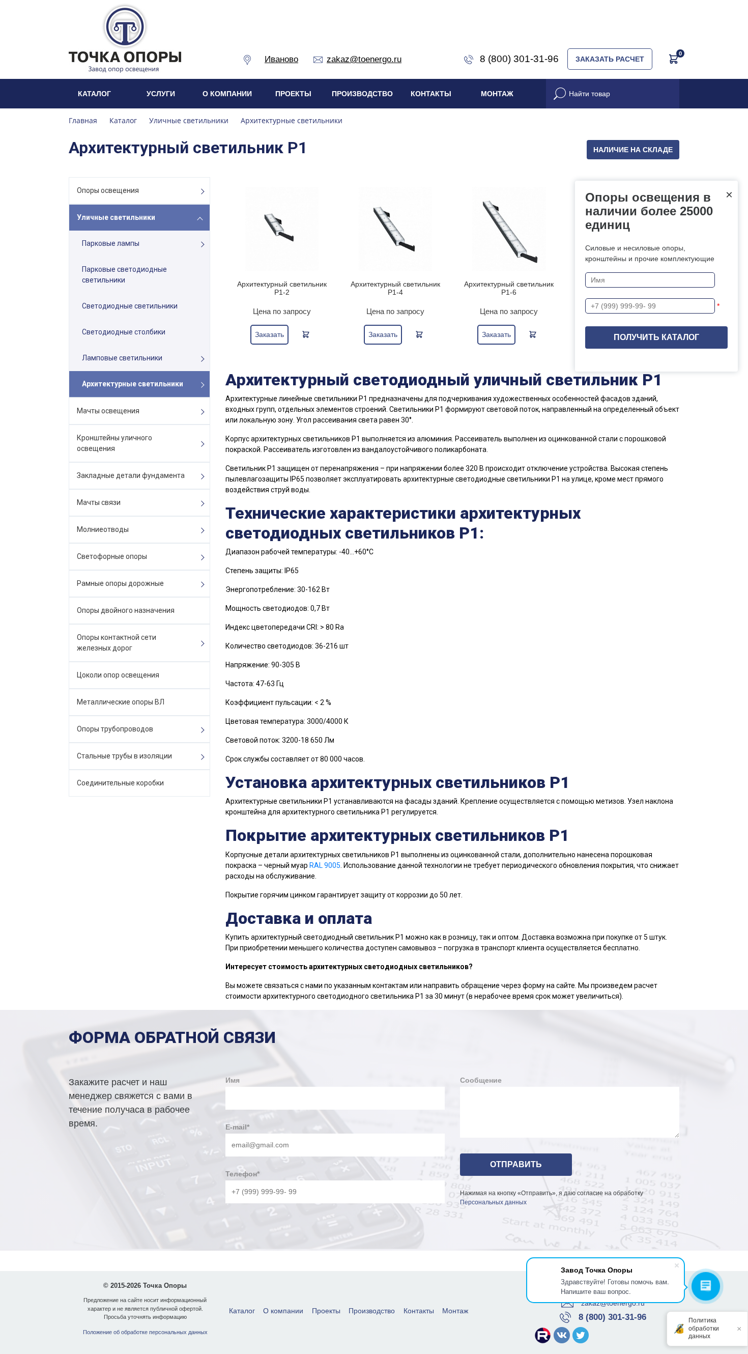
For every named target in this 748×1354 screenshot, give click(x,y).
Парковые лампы (110, 243)
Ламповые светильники (122, 358)
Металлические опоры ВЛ (120, 702)
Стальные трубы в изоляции (124, 756)
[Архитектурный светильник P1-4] (396, 228)
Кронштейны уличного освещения (114, 443)
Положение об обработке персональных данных (145, 1332)
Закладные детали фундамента (131, 475)
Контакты (431, 94)
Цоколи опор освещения (118, 675)
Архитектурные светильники (132, 384)
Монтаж (497, 94)
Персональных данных (493, 1202)
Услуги (161, 94)
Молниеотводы (103, 529)
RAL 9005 (324, 865)
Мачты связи (99, 502)
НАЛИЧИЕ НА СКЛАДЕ (633, 150)
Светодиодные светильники (130, 306)
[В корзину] (306, 334)
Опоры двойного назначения (126, 610)
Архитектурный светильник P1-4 (395, 288)
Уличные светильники (116, 217)
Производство (362, 94)
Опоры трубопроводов (115, 729)
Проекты (293, 94)
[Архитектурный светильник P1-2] (282, 228)
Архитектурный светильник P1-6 (509, 288)
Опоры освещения (108, 190)
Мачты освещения (108, 411)
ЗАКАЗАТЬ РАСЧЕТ (610, 59)
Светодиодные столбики (123, 332)
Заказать (269, 334)
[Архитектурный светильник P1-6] (509, 228)
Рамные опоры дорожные (120, 583)
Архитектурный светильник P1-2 (282, 288)
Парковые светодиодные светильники (124, 274)
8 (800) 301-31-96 (612, 1317)
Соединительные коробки (120, 783)
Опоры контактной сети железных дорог (116, 642)
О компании (227, 94)
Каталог (94, 94)
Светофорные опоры (112, 556)
